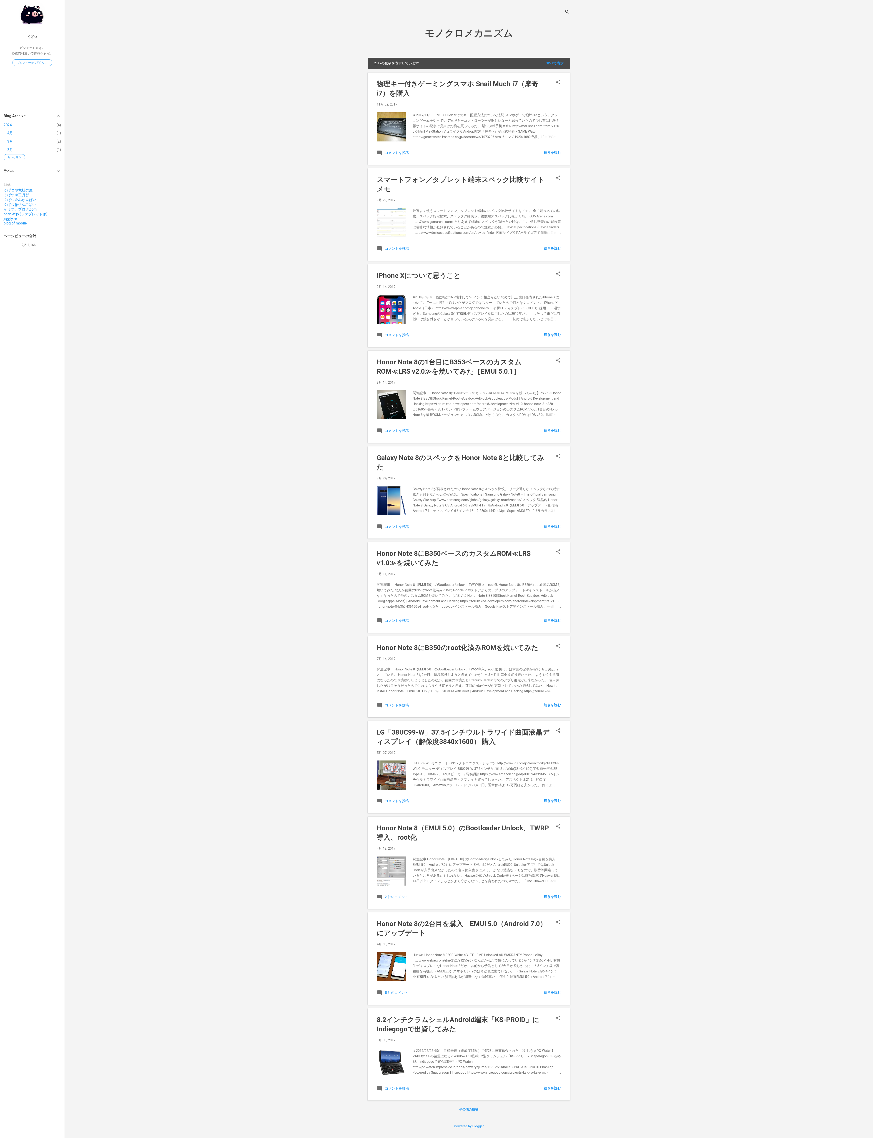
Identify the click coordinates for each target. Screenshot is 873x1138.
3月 (10, 141)
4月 (10, 133)
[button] (558, 82)
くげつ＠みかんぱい (20, 200)
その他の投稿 (468, 1109)
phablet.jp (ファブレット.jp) (25, 214)
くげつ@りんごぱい (20, 204)
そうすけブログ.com (20, 209)
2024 (8, 125)
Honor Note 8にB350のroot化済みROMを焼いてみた (457, 648)
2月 (10, 150)
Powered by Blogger (469, 1126)
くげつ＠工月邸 (16, 195)
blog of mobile (15, 223)
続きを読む (552, 153)
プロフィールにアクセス (32, 62)
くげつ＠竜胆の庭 (18, 190)
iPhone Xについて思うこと (419, 275)
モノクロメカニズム (469, 33)
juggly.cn (10, 219)
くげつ (32, 36)
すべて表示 (555, 63)
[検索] (567, 12)
